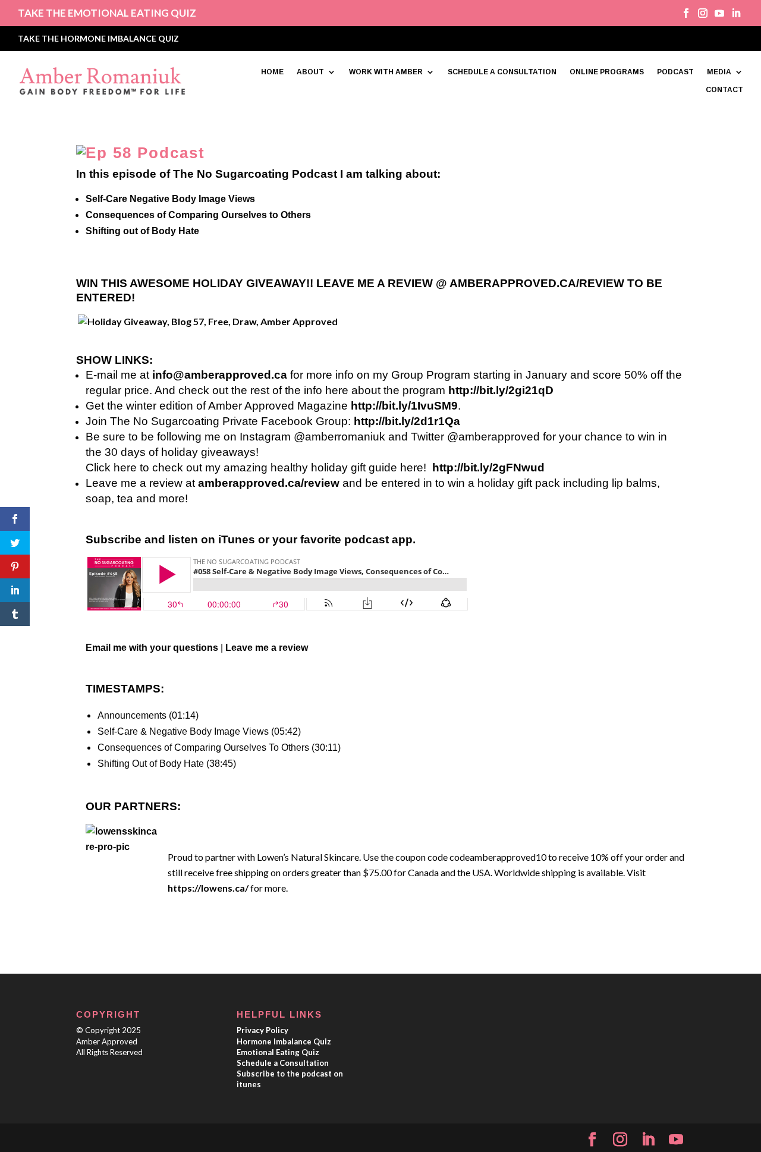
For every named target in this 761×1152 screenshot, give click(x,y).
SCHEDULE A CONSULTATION (502, 72)
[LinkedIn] (648, 1139)
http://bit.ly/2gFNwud (488, 467)
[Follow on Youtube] (715, 13)
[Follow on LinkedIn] (732, 13)
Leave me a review (266, 648)
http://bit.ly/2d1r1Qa (407, 421)
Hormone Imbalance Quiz (284, 1041)
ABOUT (310, 72)
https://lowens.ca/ (208, 887)
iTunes (236, 539)
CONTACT (724, 90)
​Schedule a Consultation (283, 1063)
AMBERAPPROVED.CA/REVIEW (536, 283)
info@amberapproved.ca (219, 375)
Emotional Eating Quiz (278, 1052)
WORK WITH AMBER (386, 72)
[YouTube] (676, 1139)
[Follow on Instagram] (698, 13)
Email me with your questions (152, 648)
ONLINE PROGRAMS (607, 72)
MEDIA (719, 72)
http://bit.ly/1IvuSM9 (404, 405)
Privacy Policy (262, 1030)
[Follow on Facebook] (682, 13)
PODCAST (675, 72)
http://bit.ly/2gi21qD (501, 390)
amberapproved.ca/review (268, 483)
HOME (272, 72)
